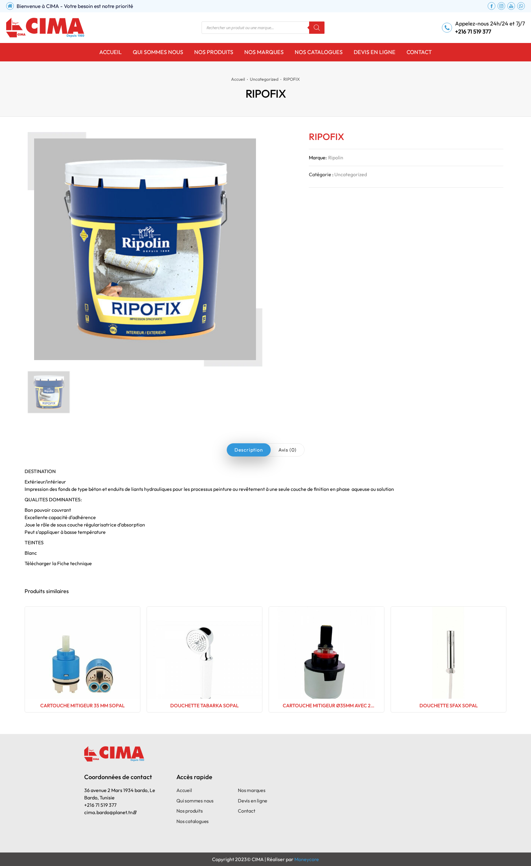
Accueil (238, 79)
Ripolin (335, 157)
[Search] (316, 27)
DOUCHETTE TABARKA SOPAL (204, 705)
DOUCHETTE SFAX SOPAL (448, 705)
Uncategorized (264, 79)
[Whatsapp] (521, 6)
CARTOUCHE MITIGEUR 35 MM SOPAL (82, 705)
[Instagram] (501, 6)
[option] (49, 392)
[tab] (249, 449)
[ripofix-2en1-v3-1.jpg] (49, 392)
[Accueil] (45, 27)
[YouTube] (511, 6)
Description (248, 450)
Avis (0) (287, 450)
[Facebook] (491, 6)
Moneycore (306, 859)
